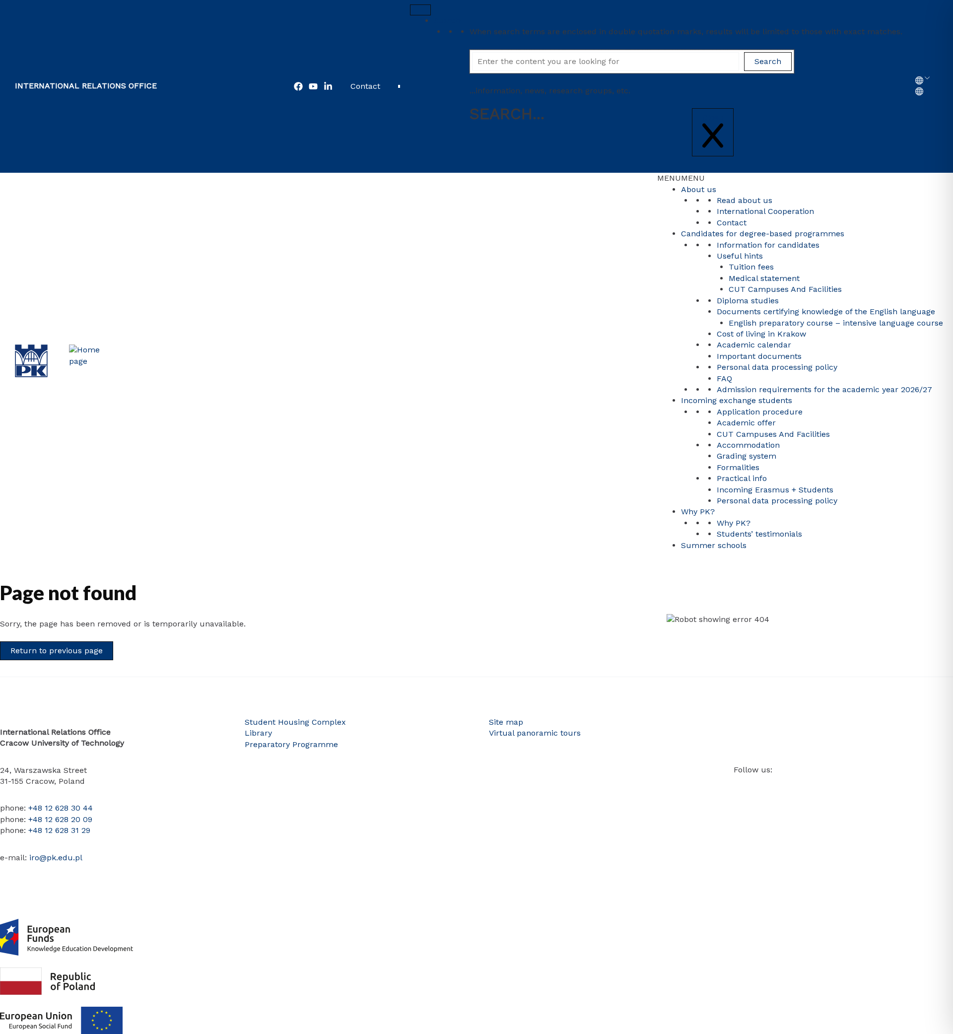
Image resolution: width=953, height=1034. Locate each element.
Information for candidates (768, 245)
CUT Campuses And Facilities (785, 289)
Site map (506, 722)
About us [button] (698, 189)
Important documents (759, 356)
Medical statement (764, 278)
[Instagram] (767, 786)
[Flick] (797, 786)
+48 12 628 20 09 (60, 819)
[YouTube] (313, 86)
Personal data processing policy (777, 367)
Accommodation (748, 445)
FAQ (724, 378)
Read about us (744, 200)
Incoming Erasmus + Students (775, 489)
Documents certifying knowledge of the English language (826, 311)
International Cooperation (765, 211)
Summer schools (714, 545)
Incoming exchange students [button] (736, 400)
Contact (365, 86)
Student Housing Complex (295, 722)
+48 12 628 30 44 (60, 808)
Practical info (742, 478)
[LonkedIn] (328, 86)
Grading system (746, 456)
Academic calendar (754, 344)
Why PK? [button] (698, 511)
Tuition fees (751, 267)
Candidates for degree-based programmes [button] (762, 233)
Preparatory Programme (291, 744)
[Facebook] (298, 86)
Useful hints (740, 256)
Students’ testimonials (759, 534)
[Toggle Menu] (420, 9)
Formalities (738, 467)
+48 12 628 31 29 (59, 830)
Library (258, 733)
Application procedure (760, 411)
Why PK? (733, 523)
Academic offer (746, 422)
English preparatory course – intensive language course (836, 323)
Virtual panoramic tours (535, 733)
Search (447, 20)
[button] (681, 178)
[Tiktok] (812, 786)
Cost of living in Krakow (761, 334)
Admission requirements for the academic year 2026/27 (824, 389)
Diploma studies (748, 300)
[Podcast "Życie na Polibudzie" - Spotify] (842, 786)
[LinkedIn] (782, 786)
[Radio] (827, 786)
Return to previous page (56, 650)
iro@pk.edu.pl (55, 857)
